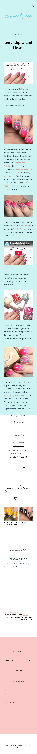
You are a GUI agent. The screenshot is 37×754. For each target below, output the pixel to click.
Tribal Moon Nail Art (15, 614)
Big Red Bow (9, 176)
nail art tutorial (22, 453)
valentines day (22, 457)
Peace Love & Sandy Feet (22, 169)
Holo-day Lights (18, 229)
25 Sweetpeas (13, 449)
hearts (17, 452)
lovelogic (21, 747)
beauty (20, 449)
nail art (23, 452)
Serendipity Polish (15, 456)
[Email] (24, 467)
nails (10, 455)
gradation (11, 452)
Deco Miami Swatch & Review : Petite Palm (18, 618)
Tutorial (24, 456)
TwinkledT (13, 457)
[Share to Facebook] (13, 463)
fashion (18, 450)
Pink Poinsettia (14, 172)
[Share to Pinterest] (13, 467)
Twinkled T (24, 226)
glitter (24, 450)
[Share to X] (24, 463)
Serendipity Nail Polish (14, 395)
